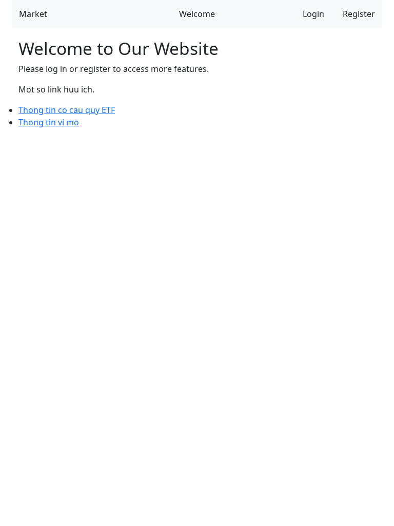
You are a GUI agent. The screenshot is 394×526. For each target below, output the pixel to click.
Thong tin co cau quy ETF (66, 110)
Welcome (197, 14)
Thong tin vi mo (48, 122)
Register (359, 14)
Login (313, 14)
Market (33, 14)
